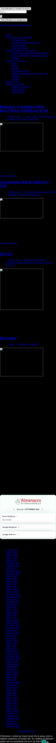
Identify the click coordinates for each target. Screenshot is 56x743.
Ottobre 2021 (12, 630)
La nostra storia (18, 45)
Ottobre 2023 (12, 576)
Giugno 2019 (12, 687)
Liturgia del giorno (28, 527)
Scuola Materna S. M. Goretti (30, 262)
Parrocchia (33, 119)
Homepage (11, 119)
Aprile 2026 (11, 557)
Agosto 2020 (12, 666)
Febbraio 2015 (12, 710)
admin (11, 344)
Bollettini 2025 (18, 92)
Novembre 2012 (13, 726)
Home (8, 35)
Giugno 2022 (12, 609)
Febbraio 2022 (12, 620)
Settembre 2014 (13, 718)
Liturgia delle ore (28, 534)
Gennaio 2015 (12, 713)
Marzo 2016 (11, 700)
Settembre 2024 (13, 573)
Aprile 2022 (11, 615)
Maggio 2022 (12, 612)
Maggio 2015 (12, 705)
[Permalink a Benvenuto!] (21, 375)
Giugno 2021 (12, 640)
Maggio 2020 (12, 674)
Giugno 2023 (12, 578)
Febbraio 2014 (12, 723)
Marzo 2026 (11, 560)
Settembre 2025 (13, 565)
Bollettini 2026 (12, 81)
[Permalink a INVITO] (21, 309)
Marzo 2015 (11, 708)
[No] (47, 742)
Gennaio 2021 (12, 653)
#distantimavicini (19, 40)
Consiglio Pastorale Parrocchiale (26, 42)
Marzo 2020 (11, 679)
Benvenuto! (8, 338)
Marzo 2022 (11, 617)
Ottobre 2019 (12, 685)
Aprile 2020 (11, 677)
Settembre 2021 (13, 633)
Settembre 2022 (13, 602)
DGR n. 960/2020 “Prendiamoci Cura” (29, 55)
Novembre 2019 (13, 682)
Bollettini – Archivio (15, 84)
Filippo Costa (15, 116)
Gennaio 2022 (12, 622)
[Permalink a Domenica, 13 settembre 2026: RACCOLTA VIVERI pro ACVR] (21, 150)
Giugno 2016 (12, 697)
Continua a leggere (8, 176)
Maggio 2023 (12, 581)
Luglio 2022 (11, 607)
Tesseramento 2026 (20, 71)
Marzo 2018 (11, 692)
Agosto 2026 (12, 550)
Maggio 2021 (12, 643)
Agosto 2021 (12, 635)
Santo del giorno (28, 518)
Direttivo (15, 68)
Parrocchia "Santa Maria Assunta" (15, 25)
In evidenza (22, 119)
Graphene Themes (26, 731)
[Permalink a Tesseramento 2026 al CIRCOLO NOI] (21, 217)
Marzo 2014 (11, 721)
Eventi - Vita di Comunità (42, 116)
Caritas (27, 116)
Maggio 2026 (12, 555)
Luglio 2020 (11, 669)
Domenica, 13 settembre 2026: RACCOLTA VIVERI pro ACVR (24, 108)
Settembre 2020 (13, 664)
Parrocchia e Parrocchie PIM (19, 37)
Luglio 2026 (11, 552)
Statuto (14, 66)
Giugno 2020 (12, 672)
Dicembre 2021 (13, 625)
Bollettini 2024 (18, 89)
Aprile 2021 (11, 646)
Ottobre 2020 (12, 661)
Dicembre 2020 (13, 656)
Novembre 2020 (13, 659)
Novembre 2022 (13, 596)
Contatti (15, 58)
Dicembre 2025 (13, 563)
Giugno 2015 (12, 703)
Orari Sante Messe (19, 48)
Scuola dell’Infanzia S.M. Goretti (21, 50)
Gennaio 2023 (12, 591)
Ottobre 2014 (12, 716)
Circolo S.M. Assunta (15, 60)
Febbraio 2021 (12, 651)
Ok (44, 741)
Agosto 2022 (12, 604)
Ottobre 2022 (12, 599)
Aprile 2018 (11, 690)
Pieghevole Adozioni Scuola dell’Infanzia (30, 53)
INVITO (6, 254)
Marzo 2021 (11, 648)
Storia (14, 63)
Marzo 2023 (11, 586)
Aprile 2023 (11, 583)
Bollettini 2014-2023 (20, 86)
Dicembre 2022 (13, 594)
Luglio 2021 (11, 638)
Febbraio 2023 (12, 589)
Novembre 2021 (13, 627)
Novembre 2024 (13, 570)
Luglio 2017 (11, 695)
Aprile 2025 (11, 568)
